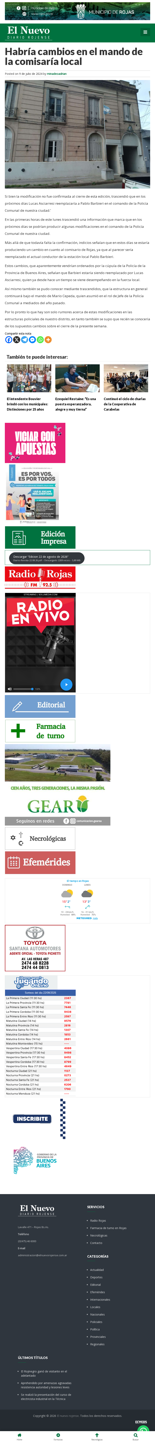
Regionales (97, 1344)
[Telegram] (24, 339)
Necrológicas (98, 1235)
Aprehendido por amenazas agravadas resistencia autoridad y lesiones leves (46, 1385)
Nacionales (97, 1314)
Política (95, 1329)
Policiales (96, 1322)
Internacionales (100, 1299)
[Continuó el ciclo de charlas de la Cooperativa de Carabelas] (126, 378)
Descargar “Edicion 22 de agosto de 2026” (47, 558)
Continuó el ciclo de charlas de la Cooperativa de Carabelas (125, 404)
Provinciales (98, 1337)
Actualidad (97, 1270)
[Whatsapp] (40, 339)
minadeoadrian (57, 74)
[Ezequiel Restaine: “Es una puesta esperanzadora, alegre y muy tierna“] (77, 378)
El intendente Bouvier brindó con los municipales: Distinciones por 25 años (27, 404)
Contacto (96, 1243)
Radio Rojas (98, 1220)
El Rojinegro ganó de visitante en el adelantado (44, 1373)
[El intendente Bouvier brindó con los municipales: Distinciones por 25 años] (29, 378)
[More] (48, 339)
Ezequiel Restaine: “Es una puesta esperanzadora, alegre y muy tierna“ (75, 404)
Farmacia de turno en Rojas (108, 1228)
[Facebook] (8, 339)
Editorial (95, 1285)
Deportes (96, 1277)
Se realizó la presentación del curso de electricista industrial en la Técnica (46, 1397)
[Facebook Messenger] (32, 339)
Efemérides (97, 1292)
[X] (16, 339)
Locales (95, 1307)
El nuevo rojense (68, 1416)
